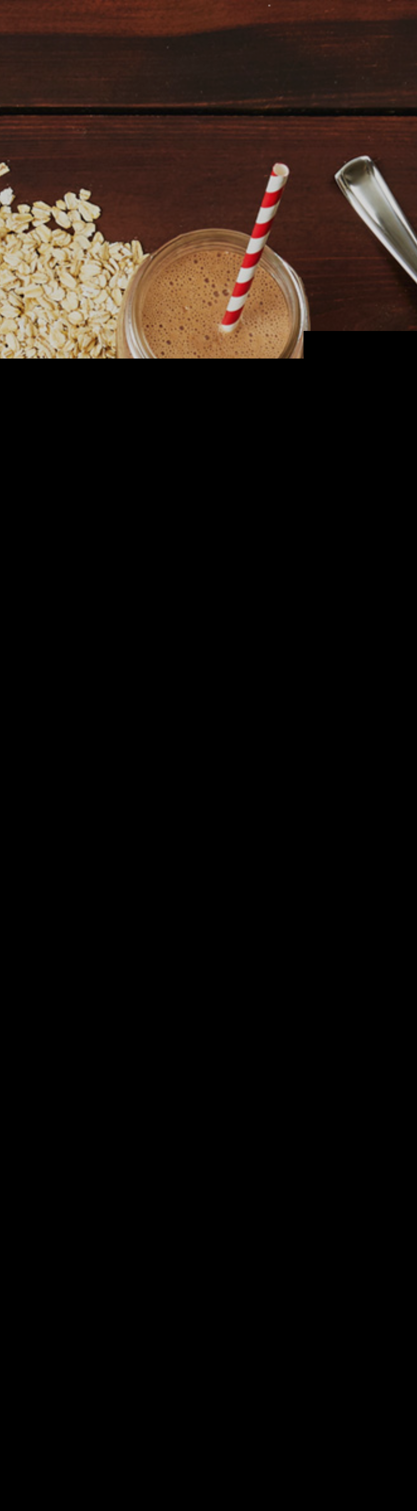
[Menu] (269, 5)
